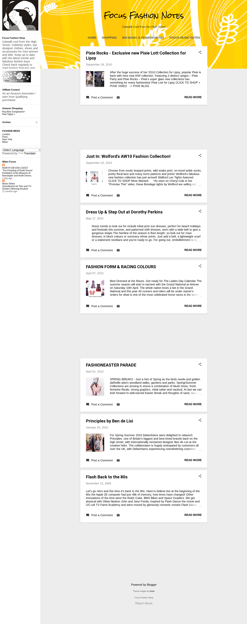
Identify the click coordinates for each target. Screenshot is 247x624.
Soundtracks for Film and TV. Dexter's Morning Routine (17, 187)
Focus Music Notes (185, 37)
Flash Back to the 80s (107, 476)
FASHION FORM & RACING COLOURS (121, 266)
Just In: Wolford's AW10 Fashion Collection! (128, 156)
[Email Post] (118, 98)
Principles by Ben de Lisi (109, 420)
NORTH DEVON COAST (15, 168)
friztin (152, 591)
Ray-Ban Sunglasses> (13, 111)
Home (92, 37)
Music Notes (8, 183)
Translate (30, 153)
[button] (200, 52)
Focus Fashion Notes (144, 15)
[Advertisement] (143, 127)
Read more (193, 97)
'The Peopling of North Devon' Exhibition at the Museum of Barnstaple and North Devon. (17, 173)
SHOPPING (109, 37)
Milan (5, 142)
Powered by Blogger (144, 584)
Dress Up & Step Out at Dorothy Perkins (124, 211)
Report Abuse (144, 603)
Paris (5, 137)
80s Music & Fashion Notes (143, 37)
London (6, 134)
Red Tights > (8, 114)
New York (7, 139)
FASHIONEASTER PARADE (111, 365)
